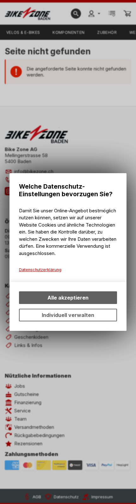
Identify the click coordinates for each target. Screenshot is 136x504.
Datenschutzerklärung (40, 269)
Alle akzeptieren (68, 298)
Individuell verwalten (68, 315)
